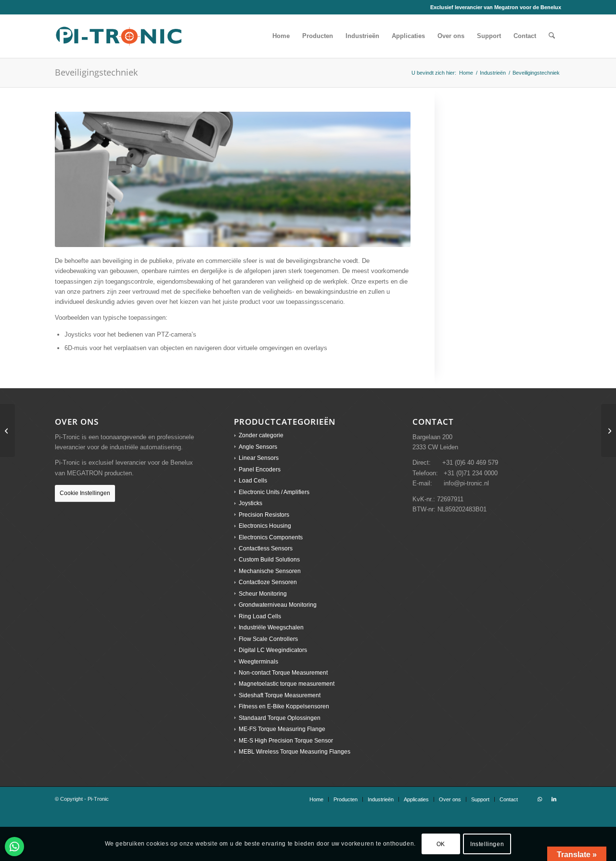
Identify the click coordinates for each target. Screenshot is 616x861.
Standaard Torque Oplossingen (280, 718)
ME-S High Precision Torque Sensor (286, 740)
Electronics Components (271, 537)
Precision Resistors (264, 514)
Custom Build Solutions (269, 559)
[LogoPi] (119, 36)
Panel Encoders (260, 469)
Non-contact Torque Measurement (283, 672)
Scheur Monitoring (263, 593)
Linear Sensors (259, 458)
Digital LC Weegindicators (273, 650)
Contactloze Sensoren (268, 582)
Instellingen (487, 844)
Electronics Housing (265, 525)
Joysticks (250, 503)
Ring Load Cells (260, 616)
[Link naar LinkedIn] (554, 799)
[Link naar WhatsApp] (539, 799)
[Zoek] (551, 36)
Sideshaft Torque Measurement (280, 695)
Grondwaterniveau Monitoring (278, 604)
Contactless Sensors (266, 548)
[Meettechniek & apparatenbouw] (608, 430)
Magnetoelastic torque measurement (286, 683)
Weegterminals (258, 661)
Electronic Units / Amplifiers (274, 492)
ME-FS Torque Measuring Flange (282, 729)
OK (440, 844)
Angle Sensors (258, 447)
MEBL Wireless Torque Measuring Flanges (294, 751)
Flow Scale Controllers (268, 639)
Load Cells (253, 480)
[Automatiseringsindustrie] (7, 430)
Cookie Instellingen (85, 493)
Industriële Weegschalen (271, 627)
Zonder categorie (261, 435)
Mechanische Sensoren (270, 571)
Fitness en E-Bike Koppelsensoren (284, 706)
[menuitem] (281, 36)
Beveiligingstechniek (96, 72)
